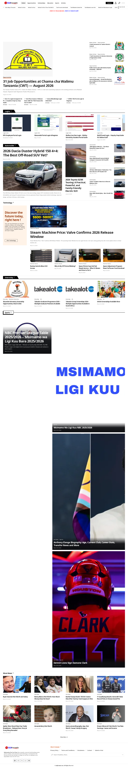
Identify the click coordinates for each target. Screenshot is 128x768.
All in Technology (11, 240)
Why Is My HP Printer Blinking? (65, 266)
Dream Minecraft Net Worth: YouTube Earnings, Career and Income (110, 727)
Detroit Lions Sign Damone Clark (70, 662)
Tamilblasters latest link (76, 7)
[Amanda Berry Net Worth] (48, 713)
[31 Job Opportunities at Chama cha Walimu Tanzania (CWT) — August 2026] (28, 59)
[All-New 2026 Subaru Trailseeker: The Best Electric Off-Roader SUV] (119, 171)
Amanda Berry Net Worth (43, 726)
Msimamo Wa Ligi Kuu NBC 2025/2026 (73, 427)
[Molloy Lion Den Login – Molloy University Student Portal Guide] (80, 123)
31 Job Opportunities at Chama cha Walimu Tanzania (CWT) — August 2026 (38, 83)
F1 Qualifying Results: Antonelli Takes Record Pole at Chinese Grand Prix (110, 698)
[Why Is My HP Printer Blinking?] (65, 255)
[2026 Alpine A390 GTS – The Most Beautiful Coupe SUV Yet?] (119, 148)
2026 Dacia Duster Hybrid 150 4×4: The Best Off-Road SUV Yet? (30, 152)
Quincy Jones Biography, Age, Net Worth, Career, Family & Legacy (77, 727)
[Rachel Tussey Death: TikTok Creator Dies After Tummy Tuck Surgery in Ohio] (80, 684)
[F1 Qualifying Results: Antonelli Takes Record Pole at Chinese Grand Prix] (111, 684)
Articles (5, 104)
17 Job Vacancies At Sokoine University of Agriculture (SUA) (100, 57)
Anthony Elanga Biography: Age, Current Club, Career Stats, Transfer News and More (84, 544)
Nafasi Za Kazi (31, 7)
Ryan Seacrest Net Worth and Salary (15, 697)
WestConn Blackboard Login (105, 7)
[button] (116, 3)
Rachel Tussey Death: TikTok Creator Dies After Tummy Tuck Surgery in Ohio (79, 698)
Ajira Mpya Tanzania (10, 7)
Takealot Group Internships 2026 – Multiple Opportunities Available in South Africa (78, 304)
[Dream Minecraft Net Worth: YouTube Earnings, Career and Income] (111, 713)
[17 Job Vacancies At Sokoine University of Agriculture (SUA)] (119, 57)
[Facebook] (118, 7)
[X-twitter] (22, 760)
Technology (7, 203)
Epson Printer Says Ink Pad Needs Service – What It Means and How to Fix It (89, 268)
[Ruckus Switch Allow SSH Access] (41, 255)
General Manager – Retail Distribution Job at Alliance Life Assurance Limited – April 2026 (101, 81)
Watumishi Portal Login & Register (46, 135)
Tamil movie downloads (62, 7)
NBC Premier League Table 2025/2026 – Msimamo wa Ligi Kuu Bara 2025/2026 (26, 336)
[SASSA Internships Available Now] (111, 289)
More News (7, 673)
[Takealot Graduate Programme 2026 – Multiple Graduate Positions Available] (48, 289)
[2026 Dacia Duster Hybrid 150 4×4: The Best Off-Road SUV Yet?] (32, 176)
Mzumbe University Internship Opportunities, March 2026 (13, 303)
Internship (9, 277)
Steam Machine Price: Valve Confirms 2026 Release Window (71, 234)
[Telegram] (124, 7)
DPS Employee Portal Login (12, 135)
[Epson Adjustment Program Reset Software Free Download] (114, 255)
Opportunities (7, 77)
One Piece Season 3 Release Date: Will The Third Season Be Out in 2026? (33, 100)
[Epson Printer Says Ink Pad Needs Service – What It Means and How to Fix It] (90, 255)
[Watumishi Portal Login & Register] (48, 123)
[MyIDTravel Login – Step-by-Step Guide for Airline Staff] (111, 123)
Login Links (6, 133)
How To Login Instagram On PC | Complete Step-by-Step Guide (12, 100)
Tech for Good (34, 228)
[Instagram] (122, 7)
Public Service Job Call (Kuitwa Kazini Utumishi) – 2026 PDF (100, 68)
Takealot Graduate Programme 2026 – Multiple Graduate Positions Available (47, 303)
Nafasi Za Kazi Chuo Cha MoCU (46, 7)
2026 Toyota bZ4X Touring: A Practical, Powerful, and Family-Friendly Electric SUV (75, 185)
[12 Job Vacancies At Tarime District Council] (119, 46)
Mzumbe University (14, 299)
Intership (5, 299)
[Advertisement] (64, 25)
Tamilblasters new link (90, 7)
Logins (7, 111)
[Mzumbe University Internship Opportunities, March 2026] (17, 289)
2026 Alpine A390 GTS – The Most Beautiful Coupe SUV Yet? (99, 147)
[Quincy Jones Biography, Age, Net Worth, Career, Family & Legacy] (80, 713)
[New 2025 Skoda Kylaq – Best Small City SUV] (119, 195)
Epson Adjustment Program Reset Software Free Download (113, 267)
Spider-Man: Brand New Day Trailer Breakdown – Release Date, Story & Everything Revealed (15, 728)
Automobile (9, 145)
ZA (41, 299)
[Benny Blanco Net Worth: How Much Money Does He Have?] (48, 684)
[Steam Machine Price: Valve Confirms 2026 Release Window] (48, 216)
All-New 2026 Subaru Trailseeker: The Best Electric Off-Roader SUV (100, 170)
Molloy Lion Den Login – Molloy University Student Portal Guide (76, 136)
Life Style (56, 539)
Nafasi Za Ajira (21, 7)
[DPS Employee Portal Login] (17, 123)
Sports (7, 312)
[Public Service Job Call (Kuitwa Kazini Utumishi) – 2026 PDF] (119, 69)
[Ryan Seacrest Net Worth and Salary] (17, 684)
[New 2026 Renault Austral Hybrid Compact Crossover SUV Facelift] (119, 160)
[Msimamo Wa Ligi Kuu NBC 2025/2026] (88, 374)
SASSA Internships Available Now (108, 302)
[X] (120, 7)
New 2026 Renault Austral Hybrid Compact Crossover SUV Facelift (99, 159)
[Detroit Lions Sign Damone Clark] (88, 609)
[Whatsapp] (25, 760)
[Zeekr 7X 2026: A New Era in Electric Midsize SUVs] (119, 183)
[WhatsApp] (118, 8)
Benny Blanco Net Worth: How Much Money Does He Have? (47, 698)
